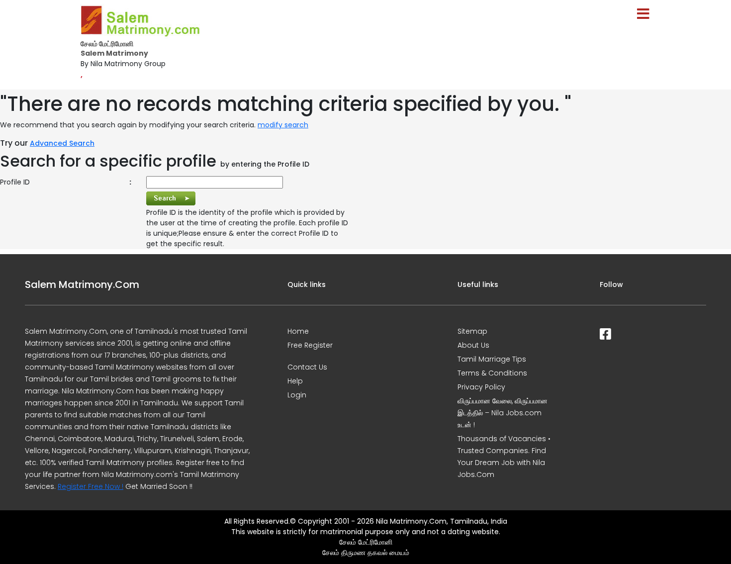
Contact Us (307, 367)
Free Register (310, 345)
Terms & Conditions (492, 373)
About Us (473, 345)
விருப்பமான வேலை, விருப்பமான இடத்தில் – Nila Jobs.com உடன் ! (502, 413)
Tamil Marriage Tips (491, 359)
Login (296, 395)
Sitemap (472, 331)
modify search (283, 125)
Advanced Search (62, 143)
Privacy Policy (481, 387)
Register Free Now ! (90, 486)
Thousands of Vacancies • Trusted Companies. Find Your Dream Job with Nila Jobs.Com (503, 456)
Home (298, 331)
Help (295, 381)
